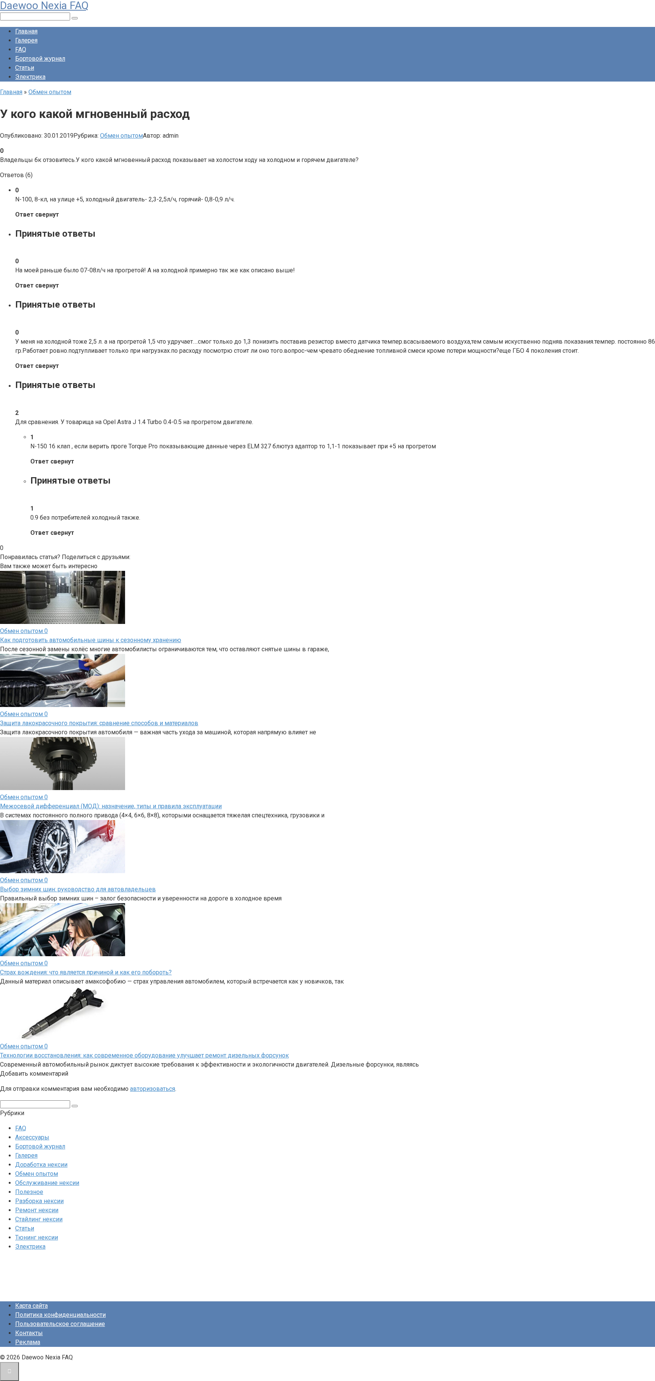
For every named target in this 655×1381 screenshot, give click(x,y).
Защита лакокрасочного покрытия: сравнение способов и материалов (99, 723)
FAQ (20, 49)
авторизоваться (152, 1088)
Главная (26, 31)
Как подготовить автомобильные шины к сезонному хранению (90, 640)
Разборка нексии (39, 1201)
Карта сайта (31, 1305)
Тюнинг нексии (36, 1237)
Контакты (29, 1333)
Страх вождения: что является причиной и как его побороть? (86, 972)
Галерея (26, 40)
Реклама (27, 1342)
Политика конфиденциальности (60, 1314)
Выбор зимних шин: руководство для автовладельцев (78, 889)
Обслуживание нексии (47, 1182)
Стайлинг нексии (39, 1219)
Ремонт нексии (36, 1210)
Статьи (24, 67)
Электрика (30, 76)
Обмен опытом (121, 135)
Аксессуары (32, 1137)
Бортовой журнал (40, 58)
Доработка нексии (41, 1164)
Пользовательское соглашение (60, 1324)
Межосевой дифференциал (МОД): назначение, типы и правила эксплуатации (111, 806)
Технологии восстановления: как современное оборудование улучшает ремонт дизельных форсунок (144, 1055)
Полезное (29, 1192)
